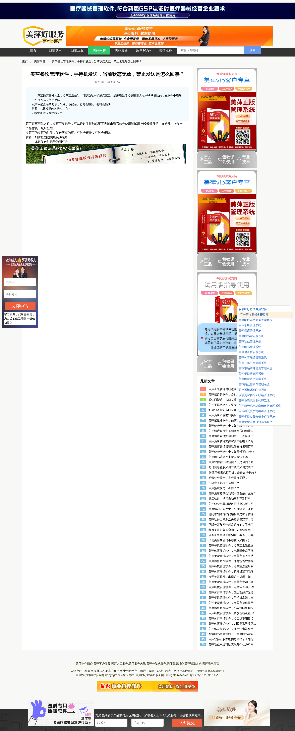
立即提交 (187, 722)
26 (203, 519)
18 (203, 477)
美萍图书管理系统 (250, 346)
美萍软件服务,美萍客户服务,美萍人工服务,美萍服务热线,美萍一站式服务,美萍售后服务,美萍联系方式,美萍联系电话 (147, 663)
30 (203, 540)
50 (203, 644)
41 (203, 597)
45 (203, 618)
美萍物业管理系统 (250, 341)
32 (203, 550)
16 (203, 467)
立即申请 (20, 306)
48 (203, 634)
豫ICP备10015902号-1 (204, 675)
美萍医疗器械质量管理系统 (255, 320)
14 (203, 456)
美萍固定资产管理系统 (253, 379)
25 (203, 514)
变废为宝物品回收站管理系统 (257, 395)
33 (203, 555)
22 (203, 498)
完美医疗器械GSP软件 (254, 314)
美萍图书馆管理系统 (251, 336)
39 (203, 587)
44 (203, 613)
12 (203, 446)
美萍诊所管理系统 (250, 325)
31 (203, 545)
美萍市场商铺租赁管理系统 (255, 368)
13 (203, 451)
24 (203, 509)
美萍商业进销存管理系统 (254, 384)
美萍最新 (121, 50)
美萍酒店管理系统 (250, 330)
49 (203, 639)
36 (203, 571)
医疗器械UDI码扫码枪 (252, 389)
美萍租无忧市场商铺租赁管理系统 (260, 406)
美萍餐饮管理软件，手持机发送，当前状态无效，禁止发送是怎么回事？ (97, 61)
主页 (25, 61)
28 (203, 529)
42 (203, 602)
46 (203, 623)
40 (203, 592)
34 (203, 561)
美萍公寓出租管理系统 (253, 362)
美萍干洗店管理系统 (251, 373)
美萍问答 (99, 50)
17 (203, 472)
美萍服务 (165, 50)
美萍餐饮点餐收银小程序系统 (257, 416)
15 (203, 462)
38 (203, 582)
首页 (33, 50)
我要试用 (55, 50)
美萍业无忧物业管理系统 (254, 400)
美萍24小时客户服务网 (108, 671)
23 (203, 503)
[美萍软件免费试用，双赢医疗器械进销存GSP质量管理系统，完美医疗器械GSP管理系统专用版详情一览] (147, 686)
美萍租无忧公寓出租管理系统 (257, 411)
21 (203, 493)
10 (203, 436)
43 (203, 608)
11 (203, 441)
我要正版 (77, 50)
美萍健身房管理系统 (251, 352)
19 (203, 483)
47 (203, 628)
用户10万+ (143, 50)
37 (203, 576)
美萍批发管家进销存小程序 (255, 422)
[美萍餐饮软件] (106, 153)
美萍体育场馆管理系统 (253, 357)
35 (203, 566)
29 (203, 535)
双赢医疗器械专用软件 (253, 309)
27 (203, 524)
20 (203, 488)
